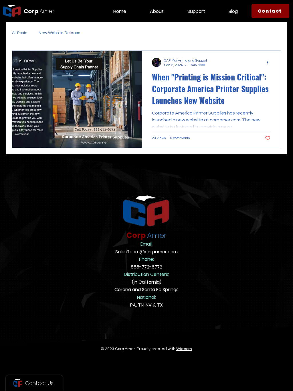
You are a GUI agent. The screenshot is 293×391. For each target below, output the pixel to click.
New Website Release (59, 33)
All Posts (19, 33)
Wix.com (184, 349)
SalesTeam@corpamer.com (146, 251)
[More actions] (269, 62)
